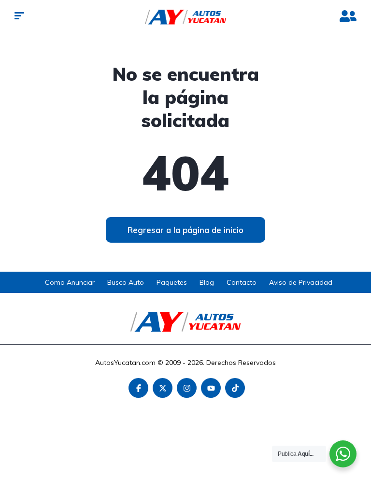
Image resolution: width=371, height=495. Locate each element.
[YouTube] (211, 388)
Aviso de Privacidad (300, 282)
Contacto (242, 282)
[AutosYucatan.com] (185, 17)
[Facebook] (138, 388)
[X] (162, 388)
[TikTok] (235, 388)
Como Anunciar (70, 282)
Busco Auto (125, 282)
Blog (207, 282)
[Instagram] (187, 388)
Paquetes (172, 282)
